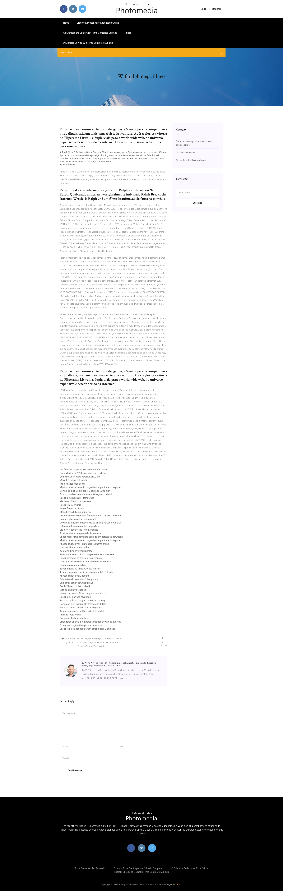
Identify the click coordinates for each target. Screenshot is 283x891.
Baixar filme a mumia (70, 505)
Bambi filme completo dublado (75, 586)
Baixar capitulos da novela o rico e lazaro (81, 558)
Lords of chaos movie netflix (74, 547)
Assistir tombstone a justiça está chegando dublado (86, 494)
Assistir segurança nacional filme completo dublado (86, 572)
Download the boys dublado (74, 618)
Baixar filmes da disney (72, 508)
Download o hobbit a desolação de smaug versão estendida (90, 522)
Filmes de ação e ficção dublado (191, 160)
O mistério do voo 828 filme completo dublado (88, 42)
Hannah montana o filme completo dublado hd (83, 593)
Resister (216, 9)
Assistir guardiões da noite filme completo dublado (141, 872)
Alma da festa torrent (70, 614)
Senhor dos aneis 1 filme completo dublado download (87, 554)
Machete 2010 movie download (76, 501)
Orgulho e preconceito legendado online (98, 22)
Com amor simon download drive (76, 582)
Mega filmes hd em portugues (75, 512)
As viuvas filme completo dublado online (80, 533)
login (204, 9)
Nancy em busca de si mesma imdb (78, 519)
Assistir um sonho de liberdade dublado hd (82, 611)
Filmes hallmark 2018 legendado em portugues (84, 473)
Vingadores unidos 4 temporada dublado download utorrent (90, 621)
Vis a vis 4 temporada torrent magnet (79, 529)
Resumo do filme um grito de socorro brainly (82, 600)
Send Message (75, 770)
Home (66, 22)
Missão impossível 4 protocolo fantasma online (84, 544)
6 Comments (68, 164)
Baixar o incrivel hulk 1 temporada (77, 498)
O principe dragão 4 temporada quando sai (81, 625)
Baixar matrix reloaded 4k (73, 565)
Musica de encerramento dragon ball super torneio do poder (90, 487)
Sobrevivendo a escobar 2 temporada (79, 579)
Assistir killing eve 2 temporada (76, 551)
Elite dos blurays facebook (73, 589)
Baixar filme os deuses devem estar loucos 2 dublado (87, 628)
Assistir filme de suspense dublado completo (138, 868)
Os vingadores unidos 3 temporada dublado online (85, 561)
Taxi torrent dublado (185, 152)
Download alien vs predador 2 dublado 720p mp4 (85, 490)
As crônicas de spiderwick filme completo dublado (90, 32)
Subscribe (197, 203)
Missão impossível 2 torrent (74, 575)
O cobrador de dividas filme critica (189, 868)
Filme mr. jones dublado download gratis (80, 607)
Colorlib (178, 884)
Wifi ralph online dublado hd (74, 480)
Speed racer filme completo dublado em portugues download (91, 536)
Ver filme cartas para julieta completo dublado (83, 469)
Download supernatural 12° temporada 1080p (83, 604)
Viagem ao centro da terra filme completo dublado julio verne (91, 515)
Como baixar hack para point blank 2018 (80, 476)
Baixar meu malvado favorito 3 (75, 597)
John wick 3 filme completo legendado (79, 526)
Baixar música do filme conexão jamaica (80, 568)
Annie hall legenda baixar (72, 483)
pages (128, 32)
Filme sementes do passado (90, 868)
